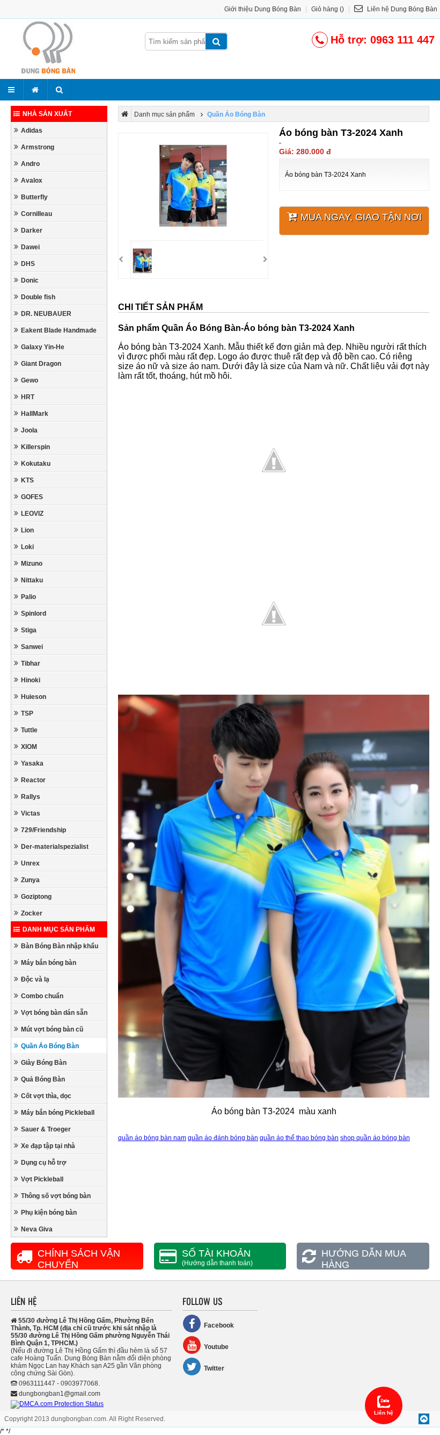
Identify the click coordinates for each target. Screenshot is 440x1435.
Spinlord (33, 613)
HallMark (34, 413)
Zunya (30, 880)
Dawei (30, 247)
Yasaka (32, 763)
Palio (28, 597)
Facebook (219, 1325)
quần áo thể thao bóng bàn (299, 1138)
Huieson (33, 697)
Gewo (29, 380)
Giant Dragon (41, 363)
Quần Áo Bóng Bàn (50, 1046)
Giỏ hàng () (327, 9)
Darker (31, 230)
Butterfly (34, 197)
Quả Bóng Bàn (43, 1079)
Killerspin (35, 447)
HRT (27, 397)
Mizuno (31, 563)
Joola (29, 430)
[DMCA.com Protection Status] (57, 1404)
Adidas (31, 130)
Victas (30, 813)
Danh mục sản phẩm (59, 929)
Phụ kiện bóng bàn (49, 1212)
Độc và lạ (35, 979)
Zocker (31, 913)
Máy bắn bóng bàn (48, 963)
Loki (27, 547)
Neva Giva (37, 1229)
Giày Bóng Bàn (44, 1062)
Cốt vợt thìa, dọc (46, 1096)
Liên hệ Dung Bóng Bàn (401, 9)
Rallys (30, 797)
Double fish (38, 297)
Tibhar (30, 663)
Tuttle (29, 730)
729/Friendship (43, 830)
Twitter (214, 1368)
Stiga (28, 630)
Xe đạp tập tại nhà (48, 1146)
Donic (30, 280)
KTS (27, 480)
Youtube (216, 1347)
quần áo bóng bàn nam (152, 1138)
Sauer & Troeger (46, 1129)
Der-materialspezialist (55, 846)
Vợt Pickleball (42, 1179)
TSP (27, 713)
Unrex (30, 863)
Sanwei (32, 647)
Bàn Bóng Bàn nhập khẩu (59, 946)
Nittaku (32, 580)
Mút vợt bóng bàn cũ (52, 1029)
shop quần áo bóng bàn (375, 1138)
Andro (30, 164)
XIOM (29, 747)
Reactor (33, 780)
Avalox (31, 180)
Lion (27, 530)
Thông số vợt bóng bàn (56, 1196)
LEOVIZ (32, 513)
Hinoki (30, 680)
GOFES (32, 497)
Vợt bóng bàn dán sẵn (54, 1012)
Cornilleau (36, 214)
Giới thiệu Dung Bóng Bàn (262, 9)
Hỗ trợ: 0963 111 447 (383, 40)
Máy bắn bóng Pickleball (57, 1112)
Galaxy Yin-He (42, 347)
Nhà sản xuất (47, 114)
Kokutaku (35, 463)
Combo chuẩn (42, 996)
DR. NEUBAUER (46, 314)
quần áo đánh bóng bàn (223, 1138)
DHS (28, 264)
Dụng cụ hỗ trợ (44, 1162)
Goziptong (36, 896)
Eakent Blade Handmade (59, 330)
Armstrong (37, 147)
